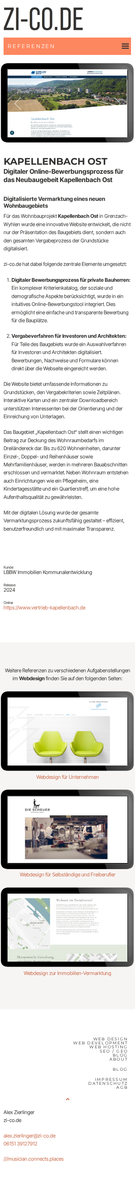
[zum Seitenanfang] (67, 1099)
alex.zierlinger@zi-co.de (29, 1135)
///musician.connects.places (34, 1159)
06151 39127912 (20, 1143)
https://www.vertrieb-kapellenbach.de (44, 607)
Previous (18, 103)
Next (117, 103)
